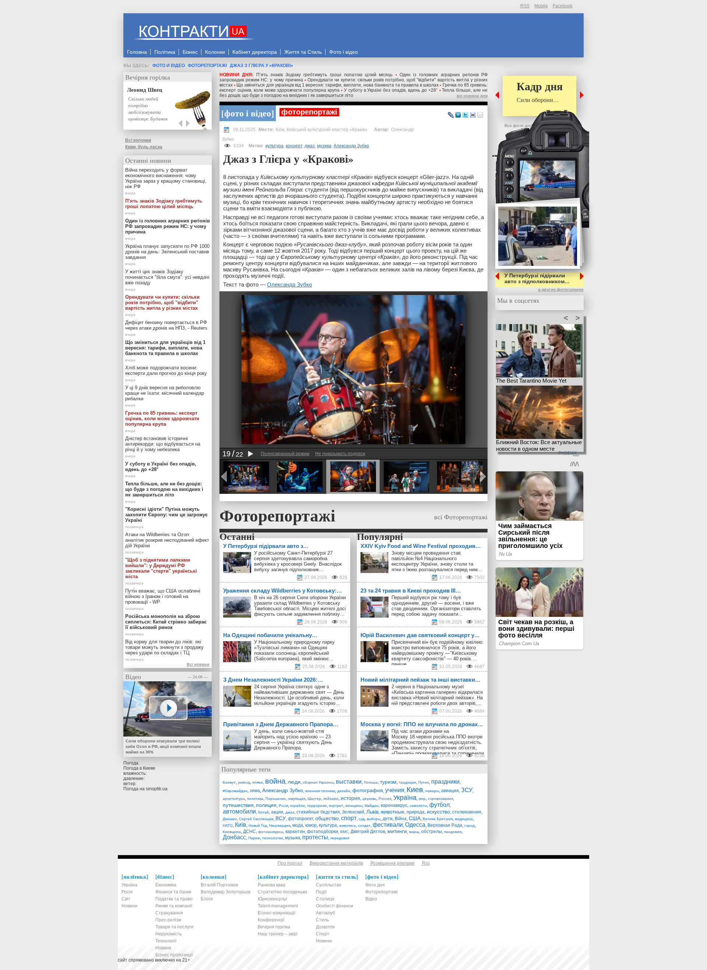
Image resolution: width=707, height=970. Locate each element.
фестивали (388, 825)
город (469, 825)
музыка (292, 837)
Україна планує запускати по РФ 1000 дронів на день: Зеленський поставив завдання (167, 251)
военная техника (320, 791)
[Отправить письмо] (480, 115)
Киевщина (232, 832)
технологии (272, 838)
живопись (347, 825)
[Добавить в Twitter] (465, 115)
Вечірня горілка (147, 77)
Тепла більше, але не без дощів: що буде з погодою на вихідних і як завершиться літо (164, 489)
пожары (432, 791)
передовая (339, 838)
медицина (464, 819)
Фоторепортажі (207, 65)
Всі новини (198, 664)
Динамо (230, 819)
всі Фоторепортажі (461, 516)
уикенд (244, 782)
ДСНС (249, 831)
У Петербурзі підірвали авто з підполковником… (537, 278)
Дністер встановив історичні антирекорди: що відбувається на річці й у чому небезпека (162, 444)
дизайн (343, 791)
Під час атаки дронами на (420, 731)
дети (388, 818)
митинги (397, 831)
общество (327, 818)
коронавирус (394, 805)
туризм (388, 782)
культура (274, 145)
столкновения (466, 812)
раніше (399, 664)
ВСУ (280, 818)
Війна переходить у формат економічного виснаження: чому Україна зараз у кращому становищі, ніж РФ (166, 178)
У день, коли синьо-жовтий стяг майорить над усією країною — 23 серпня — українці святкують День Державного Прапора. (293, 739)
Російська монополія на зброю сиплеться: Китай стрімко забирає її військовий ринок (166, 622)
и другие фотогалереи (561, 289)
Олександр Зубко (289, 284)
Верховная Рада (445, 825)
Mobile (541, 5)
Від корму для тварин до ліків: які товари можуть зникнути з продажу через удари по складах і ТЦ (164, 647)
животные (392, 812)
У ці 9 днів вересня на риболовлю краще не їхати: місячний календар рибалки (164, 393)
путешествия (238, 805)
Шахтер (314, 799)
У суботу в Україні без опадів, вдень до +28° (391, 90)
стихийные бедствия (318, 812)
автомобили (239, 811)
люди (294, 782)
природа (416, 812)
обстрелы (431, 831)
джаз (310, 145)
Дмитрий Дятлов (368, 831)
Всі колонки (138, 140)
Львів (372, 812)
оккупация (296, 799)
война (275, 781)
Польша (371, 782)
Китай (263, 812)
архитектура (234, 799)
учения (394, 790)
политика (255, 799)
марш (414, 832)
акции (277, 812)
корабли (297, 806)
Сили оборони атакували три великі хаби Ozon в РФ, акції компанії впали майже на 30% (163, 746)
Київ (240, 825)
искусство (438, 812)
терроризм (317, 806)
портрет (336, 806)
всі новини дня (472, 96)
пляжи (257, 782)
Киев (415, 790)
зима (255, 790)
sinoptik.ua (157, 788)
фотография (367, 790)
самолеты (418, 806)
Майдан (372, 806)
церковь (369, 799)
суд (362, 819)
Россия (385, 799)
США (415, 818)
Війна (401, 818)
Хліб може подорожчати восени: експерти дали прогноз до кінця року (166, 370)
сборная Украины (318, 782)
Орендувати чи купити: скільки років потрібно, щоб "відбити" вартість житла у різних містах (162, 302)
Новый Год (258, 825)
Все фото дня (518, 125)
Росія (283, 806)
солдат (364, 825)
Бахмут (229, 782)
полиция (266, 805)
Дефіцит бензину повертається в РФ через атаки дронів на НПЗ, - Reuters (166, 325)
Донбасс (234, 837)
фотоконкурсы (270, 832)
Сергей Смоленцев (256, 819)
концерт (294, 145)
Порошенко (275, 799)
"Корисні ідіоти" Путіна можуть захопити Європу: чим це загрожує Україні (166, 514)
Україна (404, 797)
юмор (311, 825)
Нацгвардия (279, 825)
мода (297, 825)
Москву (399, 736)
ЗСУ (466, 790)
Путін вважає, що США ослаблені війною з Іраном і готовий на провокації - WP (162, 596)
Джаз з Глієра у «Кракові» (261, 65)
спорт (348, 818)
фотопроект (300, 818)
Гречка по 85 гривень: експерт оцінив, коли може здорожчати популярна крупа (162, 418)
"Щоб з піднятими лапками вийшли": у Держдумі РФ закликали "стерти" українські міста (161, 568)
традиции (407, 782)
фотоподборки (322, 831)
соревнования (440, 799)
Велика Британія (438, 819)
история (350, 798)
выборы (373, 819)
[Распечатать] (473, 115)
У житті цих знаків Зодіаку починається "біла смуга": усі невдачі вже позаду (167, 277)
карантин (295, 831)
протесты (315, 837)
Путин (423, 782)
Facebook (563, 5)
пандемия (452, 832)
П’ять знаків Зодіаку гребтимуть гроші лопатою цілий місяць (324, 74)
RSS (525, 5)
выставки (349, 782)
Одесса (415, 825)
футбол (439, 805)
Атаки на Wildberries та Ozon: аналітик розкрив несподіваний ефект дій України (167, 540)
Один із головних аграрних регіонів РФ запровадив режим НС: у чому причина (167, 226)
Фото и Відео (168, 65)
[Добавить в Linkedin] (458, 115)
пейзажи (330, 799)
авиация (450, 790)
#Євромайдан (235, 791)
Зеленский (353, 812)
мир (422, 799)
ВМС (344, 832)
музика (324, 145)
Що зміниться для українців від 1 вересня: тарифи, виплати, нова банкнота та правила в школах (337, 85)
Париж (254, 838)
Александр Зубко (351, 145)
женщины (353, 806)
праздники (445, 782)
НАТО (228, 825)
